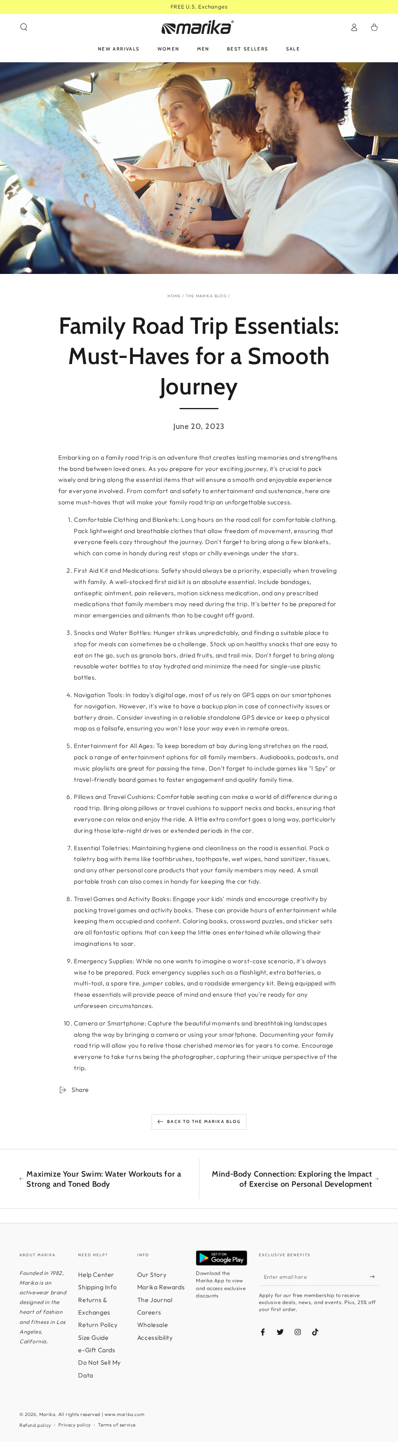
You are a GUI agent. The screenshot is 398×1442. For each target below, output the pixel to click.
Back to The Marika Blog (204, 1121)
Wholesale (152, 1325)
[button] (24, 27)
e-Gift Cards (96, 1350)
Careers (149, 1312)
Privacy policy (74, 1425)
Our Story (151, 1274)
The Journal (155, 1300)
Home (174, 295)
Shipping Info (97, 1287)
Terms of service (117, 1425)
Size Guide (93, 1337)
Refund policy (35, 1425)
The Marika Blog (206, 295)
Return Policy (97, 1325)
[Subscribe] (374, 1276)
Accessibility (155, 1337)
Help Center (96, 1274)
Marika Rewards (161, 1287)
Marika (47, 1414)
